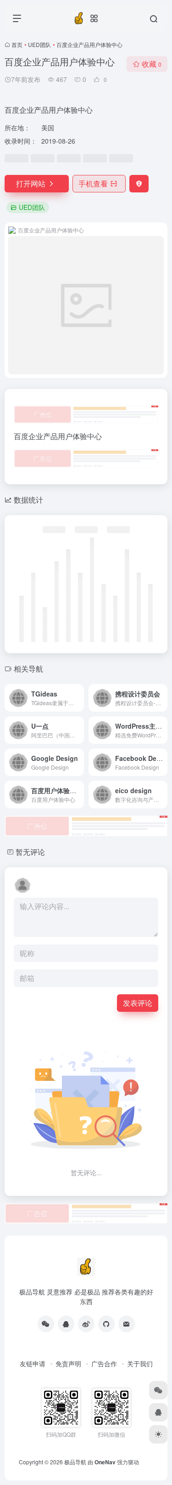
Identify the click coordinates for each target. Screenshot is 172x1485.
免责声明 (68, 1363)
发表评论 (137, 1003)
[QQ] (66, 1324)
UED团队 (39, 44)
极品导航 (75, 1462)
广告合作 (104, 1363)
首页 (16, 44)
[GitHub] (106, 1324)
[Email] (126, 1324)
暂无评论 (30, 852)
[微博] (86, 1324)
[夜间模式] (158, 1434)
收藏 (151, 63)
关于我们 (140, 1363)
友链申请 (32, 1363)
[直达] (79, 697)
